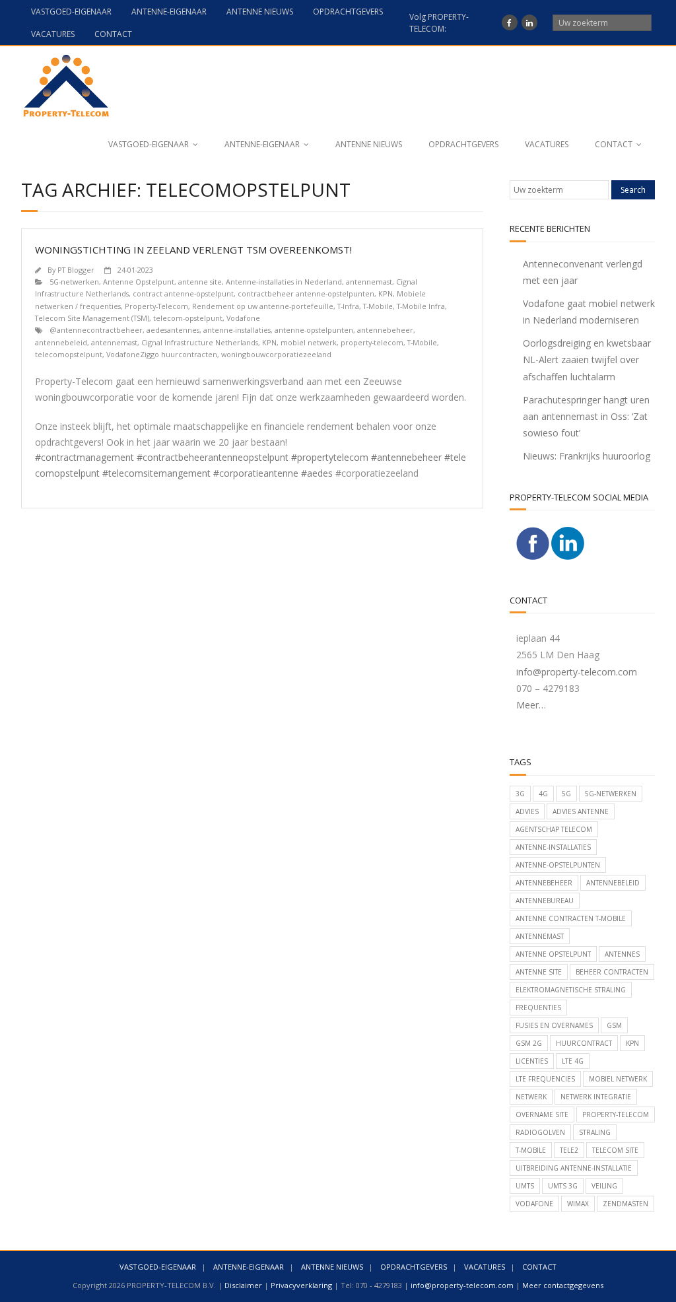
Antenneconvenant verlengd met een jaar (582, 272)
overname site (542, 1114)
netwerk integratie (595, 1096)
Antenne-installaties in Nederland (284, 282)
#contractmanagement (84, 457)
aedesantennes (173, 330)
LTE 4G (573, 1061)
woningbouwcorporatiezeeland (276, 354)
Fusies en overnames (554, 1025)
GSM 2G (529, 1043)
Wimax (578, 1203)
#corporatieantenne (255, 473)
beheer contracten (612, 972)
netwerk (531, 1096)
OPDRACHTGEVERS (348, 11)
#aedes (317, 473)
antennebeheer (385, 330)
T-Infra (348, 306)
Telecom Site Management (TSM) (92, 318)
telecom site (615, 1150)
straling (595, 1132)
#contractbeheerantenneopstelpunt (212, 457)
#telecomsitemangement (156, 473)
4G (543, 793)
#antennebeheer (406, 457)
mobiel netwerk (309, 342)
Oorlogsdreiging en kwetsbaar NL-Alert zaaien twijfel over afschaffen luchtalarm (587, 359)
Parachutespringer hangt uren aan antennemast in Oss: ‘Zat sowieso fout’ (586, 416)
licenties (532, 1061)
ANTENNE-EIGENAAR (169, 11)
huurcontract (584, 1043)
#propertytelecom (329, 457)
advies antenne (581, 811)
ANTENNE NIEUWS (259, 11)
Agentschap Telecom (554, 829)
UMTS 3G (563, 1185)
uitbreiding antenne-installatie (574, 1168)
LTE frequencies (545, 1078)
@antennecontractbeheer (96, 330)
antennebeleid (61, 342)
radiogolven (540, 1132)
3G (520, 793)
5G (566, 793)
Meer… (531, 705)
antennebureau (545, 900)
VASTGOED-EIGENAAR (71, 11)
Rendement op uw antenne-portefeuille (262, 306)
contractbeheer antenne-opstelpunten (306, 293)
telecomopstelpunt (68, 354)
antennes (622, 954)
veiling (604, 1185)
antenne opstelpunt (553, 954)
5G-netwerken (74, 282)
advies (527, 811)
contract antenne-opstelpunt (183, 293)
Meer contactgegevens (562, 1285)
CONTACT (113, 34)
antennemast (369, 282)
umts (525, 1185)
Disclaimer (243, 1285)
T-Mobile (378, 306)
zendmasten (625, 1203)
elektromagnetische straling (571, 989)
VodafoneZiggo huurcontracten (161, 354)
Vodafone (243, 318)
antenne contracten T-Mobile (571, 918)
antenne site (200, 282)
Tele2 (569, 1150)
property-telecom (372, 342)
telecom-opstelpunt (187, 318)
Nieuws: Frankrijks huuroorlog (586, 456)
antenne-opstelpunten (314, 330)
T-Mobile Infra (421, 306)
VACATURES (53, 34)
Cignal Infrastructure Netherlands (199, 342)
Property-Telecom (156, 306)
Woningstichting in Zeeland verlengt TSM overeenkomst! (193, 249)
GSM (614, 1025)
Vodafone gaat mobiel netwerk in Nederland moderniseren (589, 311)
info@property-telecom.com (576, 672)
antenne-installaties (237, 330)
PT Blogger (75, 270)
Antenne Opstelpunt (138, 282)
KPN (385, 293)
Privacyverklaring (301, 1285)
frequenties (538, 1007)
